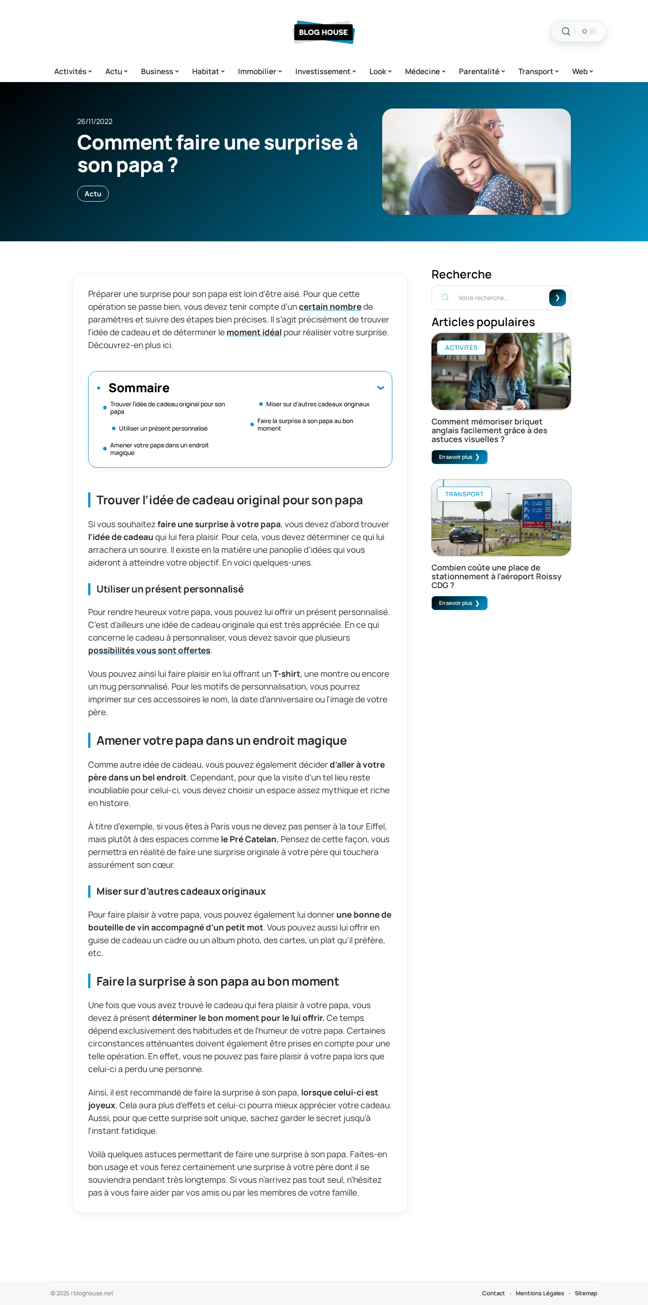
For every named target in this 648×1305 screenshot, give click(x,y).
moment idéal (254, 332)
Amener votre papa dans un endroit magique (159, 449)
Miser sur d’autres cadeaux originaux (318, 404)
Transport (464, 494)
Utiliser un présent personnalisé (163, 428)
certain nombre (330, 306)
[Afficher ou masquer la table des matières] (276, 387)
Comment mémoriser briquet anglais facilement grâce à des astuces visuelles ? (489, 430)
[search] (566, 31)
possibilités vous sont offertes (149, 650)
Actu (93, 194)
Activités (461, 347)
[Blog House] (324, 31)
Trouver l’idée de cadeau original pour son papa (167, 408)
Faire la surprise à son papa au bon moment (305, 424)
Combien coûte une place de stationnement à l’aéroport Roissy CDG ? (497, 576)
